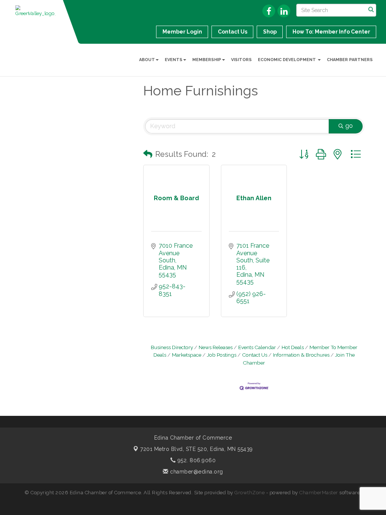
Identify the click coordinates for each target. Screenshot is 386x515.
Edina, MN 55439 (196, 449)
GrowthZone (249, 492)
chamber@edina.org (195, 472)
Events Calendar (257, 347)
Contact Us (254, 355)
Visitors (241, 59)
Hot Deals (293, 347)
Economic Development (287, 59)
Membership (206, 59)
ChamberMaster (318, 492)
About (147, 59)
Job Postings (221, 355)
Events (173, 59)
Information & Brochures (301, 355)
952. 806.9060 (196, 460)
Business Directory (172, 347)
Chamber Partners (350, 59)
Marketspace (186, 355)
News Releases (216, 347)
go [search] (349, 125)
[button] (147, 154)
